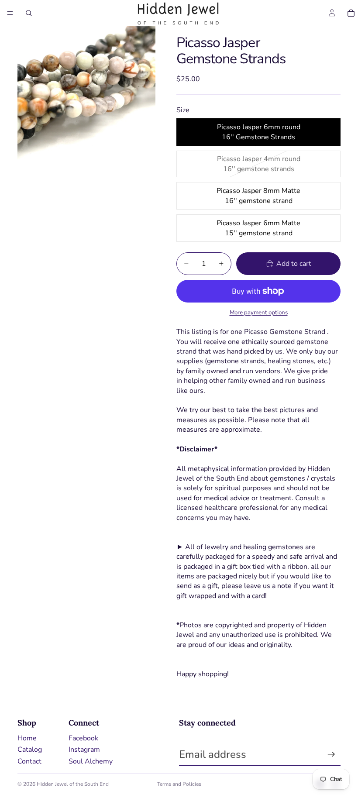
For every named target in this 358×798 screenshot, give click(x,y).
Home (27, 738)
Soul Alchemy (91, 761)
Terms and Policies (179, 784)
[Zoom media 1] (86, 95)
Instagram (84, 749)
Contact (29, 761)
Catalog (29, 749)
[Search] (28, 13)
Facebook (83, 738)
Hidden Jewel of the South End (73, 784)
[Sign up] (331, 754)
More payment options (259, 312)
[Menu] (10, 13)
